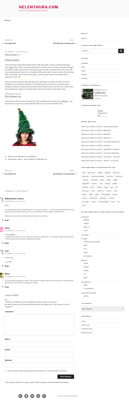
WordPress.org (86, 332)
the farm (111, 198)
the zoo (94, 202)
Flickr (83, 67)
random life (42, 159)
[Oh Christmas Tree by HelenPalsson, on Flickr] (13, 96)
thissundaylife (103, 202)
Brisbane (87, 220)
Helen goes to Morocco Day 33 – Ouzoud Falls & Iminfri (99, 126)
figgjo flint (85, 183)
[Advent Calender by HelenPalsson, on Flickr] (12, 60)
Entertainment (86, 282)
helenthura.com (38, 7)
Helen (25, 52)
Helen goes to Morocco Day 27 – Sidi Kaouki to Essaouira (100, 149)
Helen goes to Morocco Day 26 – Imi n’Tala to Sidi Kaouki (100, 153)
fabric (102, 180)
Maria (7, 274)
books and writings (97, 176)
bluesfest (85, 176)
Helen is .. (8, 20)
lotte (93, 191)
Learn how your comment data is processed (51, 382)
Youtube (84, 74)
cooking (85, 180)
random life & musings (27, 156)
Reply (7, 220)
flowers (94, 183)
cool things (94, 180)
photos (115, 194)
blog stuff (116, 172)
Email (8, 350)
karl (112, 187)
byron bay (110, 176)
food (101, 183)
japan (106, 187)
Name (8, 339)
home (92, 187)
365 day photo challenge (92, 242)
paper (97, 194)
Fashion (86, 267)
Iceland (99, 187)
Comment (9, 312)
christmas (12, 159)
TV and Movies (89, 288)
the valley (85, 202)
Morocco (101, 191)
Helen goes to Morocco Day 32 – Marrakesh (96, 130)
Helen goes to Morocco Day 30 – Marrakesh (96, 138)
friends (107, 183)
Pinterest (84, 78)
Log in (83, 321)
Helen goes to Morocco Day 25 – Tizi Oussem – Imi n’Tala (100, 157)
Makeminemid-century (14, 199)
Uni (119, 202)
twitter (83, 71)
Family (86, 263)
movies (108, 191)
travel (113, 202)
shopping (103, 198)
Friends (86, 270)
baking (100, 172)
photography (30, 159)
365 (83, 172)
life (117, 187)
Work (85, 278)
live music (85, 191)
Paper (86, 252)
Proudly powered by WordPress (67, 396)
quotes (84, 198)
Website (8, 360)
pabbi (91, 194)
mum (115, 191)
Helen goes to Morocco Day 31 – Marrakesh (96, 134)
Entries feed (85, 325)
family (109, 180)
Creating (12, 156)
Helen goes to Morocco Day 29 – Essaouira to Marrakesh (100, 142)
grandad (85, 187)
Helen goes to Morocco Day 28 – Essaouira (95, 145)
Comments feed (86, 329)
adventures (91, 172)
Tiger (11, 67)
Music (84, 194)
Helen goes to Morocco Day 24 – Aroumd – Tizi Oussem (100, 160)
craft (20, 159)
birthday (107, 172)
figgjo (115, 180)
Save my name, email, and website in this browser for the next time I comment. (37, 371)
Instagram (84, 63)
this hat (65, 101)
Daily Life (84, 260)
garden (115, 183)
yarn (83, 205)
